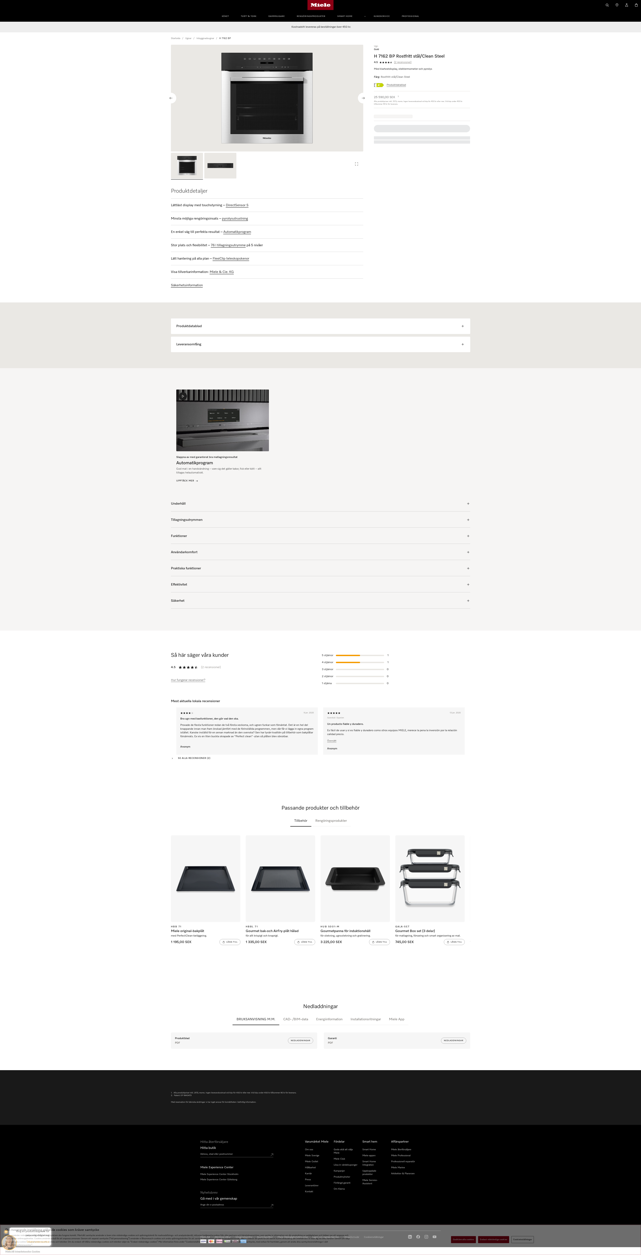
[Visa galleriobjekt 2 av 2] (220, 166)
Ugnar (188, 38)
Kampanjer (339, 1171)
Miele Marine (398, 1167)
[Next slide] (363, 98)
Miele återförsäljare (401, 1149)
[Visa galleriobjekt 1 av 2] (187, 166)
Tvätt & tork (248, 16)
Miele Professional (400, 1155)
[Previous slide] (171, 98)
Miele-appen (369, 1155)
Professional (410, 16)
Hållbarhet (310, 1167)
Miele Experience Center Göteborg (218, 1179)
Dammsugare (276, 16)
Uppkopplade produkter (369, 1172)
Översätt (331, 741)
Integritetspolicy (23, 1251)
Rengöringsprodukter (311, 16)
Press (308, 1179)
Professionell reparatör (403, 1161)
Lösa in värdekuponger (345, 1165)
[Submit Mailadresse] (272, 1205)
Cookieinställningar (522, 1239)
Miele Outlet (311, 1161)
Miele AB (9, 1251)
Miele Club (339, 1159)
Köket (225, 16)
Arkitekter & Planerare (403, 1173)
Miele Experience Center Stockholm (219, 1174)
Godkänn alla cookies (463, 1239)
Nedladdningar (300, 1041)
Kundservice (382, 16)
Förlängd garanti (342, 1183)
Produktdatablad (396, 85)
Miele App (396, 1019)
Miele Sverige (312, 1155)
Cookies (36, 1251)
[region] (267, 98)
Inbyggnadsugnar (205, 38)
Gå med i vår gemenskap (218, 1198)
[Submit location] (272, 1154)
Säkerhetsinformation (187, 285)
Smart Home (345, 16)
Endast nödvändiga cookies (493, 1239)
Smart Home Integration (369, 1163)
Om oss (309, 1149)
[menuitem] (227, 16)
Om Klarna (339, 1189)
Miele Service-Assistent (370, 1182)
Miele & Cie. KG (222, 272)
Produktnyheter (342, 1177)
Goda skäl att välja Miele (343, 1151)
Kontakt (309, 1191)
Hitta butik (208, 1148)
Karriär (308, 1173)
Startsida (175, 38)
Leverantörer (311, 1185)
